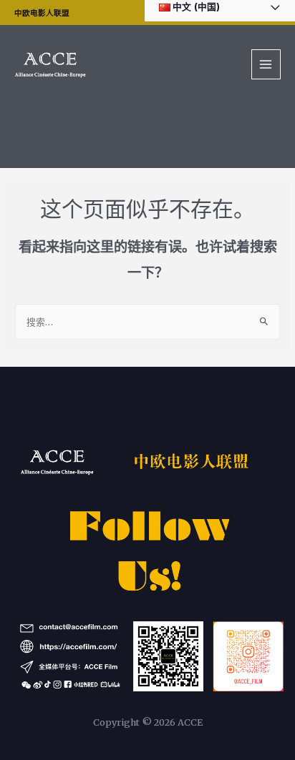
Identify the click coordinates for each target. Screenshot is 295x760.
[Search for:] (147, 321)
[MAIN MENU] (266, 64)
